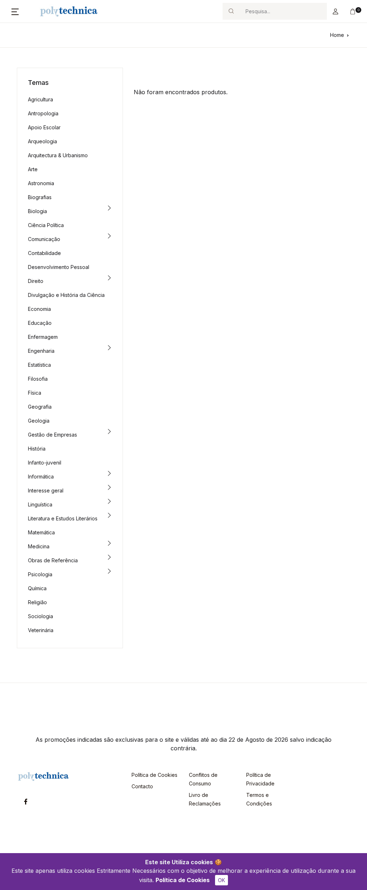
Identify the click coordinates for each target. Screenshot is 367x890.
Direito (35, 281)
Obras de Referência (53, 560)
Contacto (142, 786)
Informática (41, 476)
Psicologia (40, 574)
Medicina (38, 546)
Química (37, 588)
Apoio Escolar (44, 127)
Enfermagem (43, 337)
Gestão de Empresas (52, 435)
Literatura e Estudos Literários (62, 518)
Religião (37, 602)
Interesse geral (45, 490)
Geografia (40, 407)
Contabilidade (44, 253)
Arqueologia (42, 141)
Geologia (38, 421)
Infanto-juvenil (44, 463)
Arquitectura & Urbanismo (58, 155)
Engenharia (41, 351)
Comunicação (44, 239)
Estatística (39, 365)
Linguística (40, 504)
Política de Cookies (183, 880)
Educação (40, 323)
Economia (39, 309)
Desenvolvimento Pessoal (58, 267)
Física (34, 393)
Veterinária (40, 630)
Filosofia (38, 379)
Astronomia (41, 183)
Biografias (40, 197)
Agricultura (40, 99)
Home (337, 35)
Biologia (37, 211)
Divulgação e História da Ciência (66, 295)
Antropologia (43, 113)
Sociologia (40, 616)
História (37, 449)
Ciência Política (46, 225)
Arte (33, 169)
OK (221, 880)
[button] (15, 11)
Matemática (41, 532)
